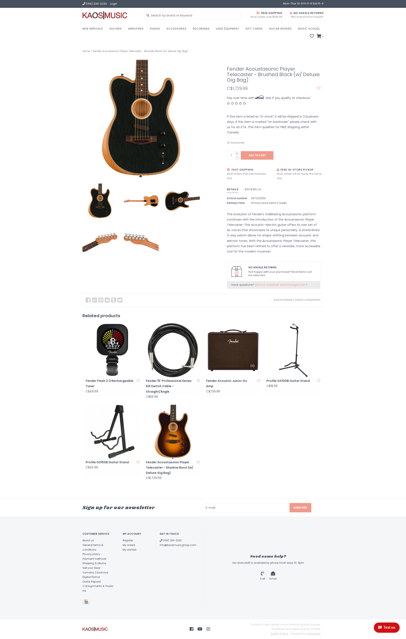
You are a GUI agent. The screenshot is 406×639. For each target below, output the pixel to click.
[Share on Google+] (94, 300)
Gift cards (254, 28)
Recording (201, 28)
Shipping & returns (94, 563)
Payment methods (94, 559)
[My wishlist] (312, 36)
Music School (309, 28)
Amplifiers (136, 28)
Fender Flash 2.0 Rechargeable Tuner (109, 383)
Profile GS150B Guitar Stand (107, 462)
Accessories (176, 28)
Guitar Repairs (280, 28)
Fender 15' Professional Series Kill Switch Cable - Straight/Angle (169, 386)
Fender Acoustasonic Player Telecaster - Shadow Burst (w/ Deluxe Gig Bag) (169, 467)
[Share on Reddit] (107, 300)
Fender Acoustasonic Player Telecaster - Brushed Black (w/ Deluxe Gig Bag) (140, 51)
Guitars (115, 28)
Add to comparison (307, 300)
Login (113, 4)
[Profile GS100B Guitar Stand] (293, 350)
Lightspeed (313, 633)
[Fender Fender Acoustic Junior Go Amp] (233, 350)
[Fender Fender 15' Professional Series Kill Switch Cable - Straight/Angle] (173, 350)
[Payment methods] (86, 602)
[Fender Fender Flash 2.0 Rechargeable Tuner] (113, 350)
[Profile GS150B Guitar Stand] (113, 432)
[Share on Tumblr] (113, 300)
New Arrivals (92, 28)
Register (128, 540)
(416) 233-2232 (172, 540)
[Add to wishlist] (318, 88)
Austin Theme (279, 633)
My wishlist (129, 549)
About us (88, 540)
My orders (129, 545)
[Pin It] (100, 300)
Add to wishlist (283, 300)
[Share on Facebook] (88, 300)
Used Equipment (227, 28)
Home (86, 51)
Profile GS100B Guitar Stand (288, 381)
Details (233, 189)
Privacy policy (91, 554)
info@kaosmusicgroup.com (178, 545)
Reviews (253, 189)
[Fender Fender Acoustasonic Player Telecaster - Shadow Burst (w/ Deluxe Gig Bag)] (173, 432)
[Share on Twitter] (119, 300)
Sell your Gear (91, 568)
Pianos (155, 28)
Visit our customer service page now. (280, 285)
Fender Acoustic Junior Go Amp (226, 383)
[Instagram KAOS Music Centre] (208, 629)
